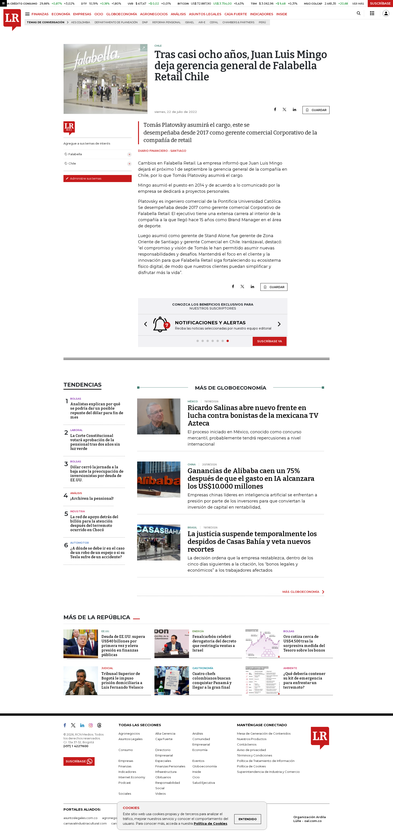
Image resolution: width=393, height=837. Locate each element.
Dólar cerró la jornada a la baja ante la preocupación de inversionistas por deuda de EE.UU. (96, 473)
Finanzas (124, 766)
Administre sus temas (85, 178)
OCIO (98, 14)
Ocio (196, 777)
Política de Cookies (210, 824)
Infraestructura (165, 772)
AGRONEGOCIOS (154, 14)
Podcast (124, 782)
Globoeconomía (204, 766)
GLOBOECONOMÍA (121, 14)
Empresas (125, 761)
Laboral (76, 430)
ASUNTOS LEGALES (205, 14)
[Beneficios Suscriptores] (372, 13)
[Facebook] (275, 110)
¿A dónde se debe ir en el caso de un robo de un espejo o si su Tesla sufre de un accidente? (97, 552)
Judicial (107, 668)
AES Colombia (80, 22)
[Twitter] (284, 110)
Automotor (79, 542)
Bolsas (75, 398)
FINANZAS (40, 14)
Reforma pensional (166, 22)
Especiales (163, 761)
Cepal (214, 22)
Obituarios (163, 777)
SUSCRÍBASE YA (269, 341)
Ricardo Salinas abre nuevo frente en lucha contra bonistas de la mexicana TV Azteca (253, 415)
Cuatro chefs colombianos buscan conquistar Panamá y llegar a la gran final (212, 681)
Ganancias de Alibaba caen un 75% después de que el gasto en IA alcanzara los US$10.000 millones (251, 478)
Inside (196, 772)
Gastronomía (202, 668)
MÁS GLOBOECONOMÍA (300, 592)
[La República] (12, 20)
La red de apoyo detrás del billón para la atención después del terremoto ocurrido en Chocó (94, 523)
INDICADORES (261, 14)
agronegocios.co (115, 818)
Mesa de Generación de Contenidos (263, 733)
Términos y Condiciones (254, 755)
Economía (199, 750)
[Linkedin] (294, 110)
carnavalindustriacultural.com (85, 823)
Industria (77, 511)
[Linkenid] (84, 726)
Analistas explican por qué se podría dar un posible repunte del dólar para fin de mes (96, 410)
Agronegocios (129, 733)
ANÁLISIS (178, 14)
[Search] (358, 13)
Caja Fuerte (164, 739)
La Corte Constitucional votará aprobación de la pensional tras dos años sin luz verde (95, 442)
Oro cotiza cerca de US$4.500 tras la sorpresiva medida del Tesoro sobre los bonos (304, 643)
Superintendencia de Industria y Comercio (268, 772)
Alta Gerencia (165, 733)
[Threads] (101, 726)
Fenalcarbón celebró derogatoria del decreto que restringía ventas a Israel (214, 643)
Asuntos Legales (130, 739)
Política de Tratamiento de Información (266, 761)
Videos (160, 793)
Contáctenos (246, 744)
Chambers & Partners (238, 22)
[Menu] (28, 14)
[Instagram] (92, 726)
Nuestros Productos (251, 739)
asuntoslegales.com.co (80, 818)
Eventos (198, 761)
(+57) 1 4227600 (75, 746)
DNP (145, 22)
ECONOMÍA (61, 14)
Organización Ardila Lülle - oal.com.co (309, 819)
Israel (189, 22)
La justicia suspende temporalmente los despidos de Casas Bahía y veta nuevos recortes (252, 541)
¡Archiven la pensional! (91, 498)
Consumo (125, 750)
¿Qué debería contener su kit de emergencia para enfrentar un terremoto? (304, 681)
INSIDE (281, 14)
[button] (144, 324)
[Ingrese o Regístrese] (386, 13)
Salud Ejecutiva (203, 782)
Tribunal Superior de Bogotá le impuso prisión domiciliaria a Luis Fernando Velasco (122, 681)
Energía (198, 631)
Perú (262, 22)
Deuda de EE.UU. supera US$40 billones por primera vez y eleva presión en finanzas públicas (123, 645)
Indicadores (127, 772)
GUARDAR (319, 110)
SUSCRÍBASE (380, 3)
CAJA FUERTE (235, 14)
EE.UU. (105, 631)
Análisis (76, 493)
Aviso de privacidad (251, 750)
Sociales (124, 793)
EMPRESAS (82, 14)
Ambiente (290, 668)
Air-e (202, 22)
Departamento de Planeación (116, 22)
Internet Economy (131, 777)
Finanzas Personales (170, 766)
